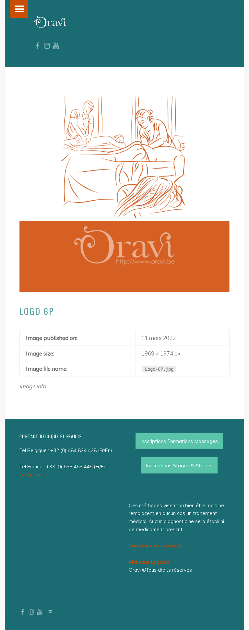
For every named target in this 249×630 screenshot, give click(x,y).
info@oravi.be (34, 475)
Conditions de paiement (155, 545)
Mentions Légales (149, 562)
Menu (19, 9)
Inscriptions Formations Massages (179, 441)
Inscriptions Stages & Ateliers (179, 465)
